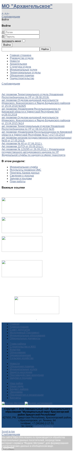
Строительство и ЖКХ (23, 346)
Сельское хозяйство (22, 358)
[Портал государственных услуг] (22, 213)
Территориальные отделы (25, 72)
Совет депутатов (20, 329)
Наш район (16, 383)
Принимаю (8, 448)
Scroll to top (8, 431)
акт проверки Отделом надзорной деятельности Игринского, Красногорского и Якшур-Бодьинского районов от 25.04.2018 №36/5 (36, 103)
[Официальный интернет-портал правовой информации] (36, 318)
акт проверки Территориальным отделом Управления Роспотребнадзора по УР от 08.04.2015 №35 (33, 128)
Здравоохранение (20, 355)
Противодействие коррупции (27, 375)
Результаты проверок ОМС (25, 169)
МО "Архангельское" (27, 6)
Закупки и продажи (21, 178)
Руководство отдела (22, 58)
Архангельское (18, 63)
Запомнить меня (11, 41)
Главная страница (20, 55)
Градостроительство (22, 78)
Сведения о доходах (22, 175)
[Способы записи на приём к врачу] (22, 251)
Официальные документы (25, 338)
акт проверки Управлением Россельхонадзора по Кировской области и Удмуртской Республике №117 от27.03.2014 (37, 133)
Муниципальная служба (24, 167)
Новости (15, 61)
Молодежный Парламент (24, 332)
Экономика (16, 392)
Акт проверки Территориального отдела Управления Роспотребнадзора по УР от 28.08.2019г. (32, 96)
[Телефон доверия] (22, 276)
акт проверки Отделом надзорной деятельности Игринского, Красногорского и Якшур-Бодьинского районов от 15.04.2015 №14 (36, 120)
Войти (7, 44)
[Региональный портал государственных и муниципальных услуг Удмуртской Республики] (22, 232)
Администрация (19, 326)
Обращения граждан (22, 75)
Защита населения (21, 372)
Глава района (18, 343)
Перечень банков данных (24, 172)
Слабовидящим (11, 16)
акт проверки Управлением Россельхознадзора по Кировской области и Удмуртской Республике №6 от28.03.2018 (31, 111)
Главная (15, 324)
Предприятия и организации (27, 394)
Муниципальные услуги (23, 69)
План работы (17, 181)
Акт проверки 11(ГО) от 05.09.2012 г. (23, 146)
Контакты (15, 397)
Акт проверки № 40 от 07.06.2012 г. (22, 143)
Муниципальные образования (27, 335)
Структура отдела (20, 66)
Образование (18, 352)
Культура (15, 349)
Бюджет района (19, 389)
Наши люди (16, 386)
